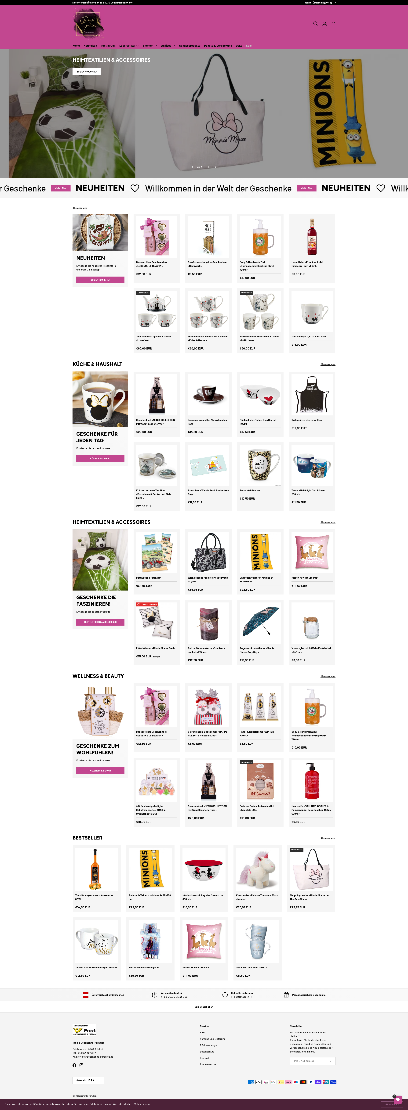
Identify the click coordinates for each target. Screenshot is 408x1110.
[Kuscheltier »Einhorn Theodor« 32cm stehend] (257, 869)
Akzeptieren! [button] (392, 1104)
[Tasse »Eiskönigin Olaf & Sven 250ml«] (312, 465)
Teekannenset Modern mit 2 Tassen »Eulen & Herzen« (208, 338)
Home (76, 45)
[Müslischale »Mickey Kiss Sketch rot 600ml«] (204, 869)
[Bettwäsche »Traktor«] (156, 552)
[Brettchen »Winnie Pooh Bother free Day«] (208, 465)
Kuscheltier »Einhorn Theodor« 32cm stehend (257, 897)
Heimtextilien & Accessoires (100, 622)
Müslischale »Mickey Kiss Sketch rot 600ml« (202, 897)
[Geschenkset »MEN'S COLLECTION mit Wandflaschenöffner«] (156, 394)
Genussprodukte (189, 45)
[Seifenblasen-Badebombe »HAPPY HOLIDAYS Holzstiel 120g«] (208, 706)
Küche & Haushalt (100, 458)
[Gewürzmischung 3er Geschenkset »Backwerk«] (208, 237)
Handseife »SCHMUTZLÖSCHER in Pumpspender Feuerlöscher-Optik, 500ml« (311, 809)
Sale (249, 45)
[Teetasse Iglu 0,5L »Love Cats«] (312, 311)
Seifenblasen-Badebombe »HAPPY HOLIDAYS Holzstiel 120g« (207, 733)
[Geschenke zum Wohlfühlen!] (100, 711)
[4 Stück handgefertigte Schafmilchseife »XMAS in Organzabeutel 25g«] (156, 781)
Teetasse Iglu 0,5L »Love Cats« (308, 336)
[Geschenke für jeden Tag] (100, 399)
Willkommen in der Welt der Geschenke (148, 188)
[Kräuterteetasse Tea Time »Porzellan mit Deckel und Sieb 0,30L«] (156, 465)
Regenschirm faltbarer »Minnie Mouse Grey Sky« (257, 650)
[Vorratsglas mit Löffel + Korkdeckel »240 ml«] (312, 623)
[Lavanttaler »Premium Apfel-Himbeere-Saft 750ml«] (312, 237)
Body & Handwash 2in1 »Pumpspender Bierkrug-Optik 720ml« (257, 265)
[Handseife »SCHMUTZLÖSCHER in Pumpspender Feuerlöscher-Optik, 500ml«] (312, 781)
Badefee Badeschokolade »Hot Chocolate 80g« (257, 807)
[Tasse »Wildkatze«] (260, 465)
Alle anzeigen (80, 207)
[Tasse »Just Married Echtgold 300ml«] (96, 941)
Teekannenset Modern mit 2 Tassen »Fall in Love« (259, 338)
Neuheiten (90, 45)
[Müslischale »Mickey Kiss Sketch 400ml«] (260, 394)
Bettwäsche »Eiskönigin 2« (144, 967)
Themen (148, 45)
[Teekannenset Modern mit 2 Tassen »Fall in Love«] (260, 311)
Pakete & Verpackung (218, 45)
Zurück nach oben (204, 1006)
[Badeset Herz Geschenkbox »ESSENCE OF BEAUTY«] (156, 237)
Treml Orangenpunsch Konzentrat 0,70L (94, 897)
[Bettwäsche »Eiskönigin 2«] (150, 941)
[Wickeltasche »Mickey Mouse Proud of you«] (208, 552)
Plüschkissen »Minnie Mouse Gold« (155, 648)
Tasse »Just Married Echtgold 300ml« (96, 967)
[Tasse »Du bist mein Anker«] (257, 941)
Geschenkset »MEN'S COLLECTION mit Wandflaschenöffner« (155, 421)
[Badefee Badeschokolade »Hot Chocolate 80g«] (260, 781)
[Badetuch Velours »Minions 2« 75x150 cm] (260, 552)
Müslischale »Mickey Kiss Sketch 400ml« (258, 421)
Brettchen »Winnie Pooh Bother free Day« (208, 492)
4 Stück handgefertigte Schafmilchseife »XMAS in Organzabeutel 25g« (151, 809)
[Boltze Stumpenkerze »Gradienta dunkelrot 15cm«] (208, 623)
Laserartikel (127, 45)
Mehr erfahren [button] (142, 1104)
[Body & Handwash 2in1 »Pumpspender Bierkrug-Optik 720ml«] (260, 237)
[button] (333, 23)
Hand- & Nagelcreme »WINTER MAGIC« (257, 733)
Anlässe (166, 45)
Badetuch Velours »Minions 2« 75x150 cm (256, 579)
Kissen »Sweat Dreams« (304, 577)
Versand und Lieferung (213, 1038)
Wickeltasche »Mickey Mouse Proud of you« (208, 579)
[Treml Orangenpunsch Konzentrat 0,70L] (96, 869)
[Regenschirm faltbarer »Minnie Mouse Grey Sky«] (260, 623)
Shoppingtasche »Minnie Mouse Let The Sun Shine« (310, 897)
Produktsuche (208, 1064)
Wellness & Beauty (100, 770)
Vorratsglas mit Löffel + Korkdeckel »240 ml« (311, 650)
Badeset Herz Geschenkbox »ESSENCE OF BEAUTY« (151, 263)
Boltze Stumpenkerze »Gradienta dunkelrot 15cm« (206, 650)
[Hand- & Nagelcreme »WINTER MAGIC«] (260, 706)
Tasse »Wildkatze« (250, 490)
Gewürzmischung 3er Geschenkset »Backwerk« (208, 263)
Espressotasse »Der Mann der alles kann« (207, 421)
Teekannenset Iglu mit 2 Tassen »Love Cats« (153, 338)
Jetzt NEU (236, 187)
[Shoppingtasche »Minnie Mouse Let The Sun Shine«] (311, 869)
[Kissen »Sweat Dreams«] (312, 552)
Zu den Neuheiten (100, 279)
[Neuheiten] (100, 232)
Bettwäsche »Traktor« (148, 577)
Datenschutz (207, 1051)
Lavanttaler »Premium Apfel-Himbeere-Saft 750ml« (307, 263)
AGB (202, 1032)
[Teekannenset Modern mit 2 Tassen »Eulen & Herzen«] (208, 311)
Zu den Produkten (87, 76)
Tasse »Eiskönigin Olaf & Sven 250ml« (308, 492)
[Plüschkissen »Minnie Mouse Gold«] (156, 623)
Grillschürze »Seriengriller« (306, 419)
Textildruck (108, 45)
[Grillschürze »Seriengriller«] (312, 394)
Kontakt (204, 1057)
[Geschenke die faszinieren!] (100, 559)
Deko (239, 45)
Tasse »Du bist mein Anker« (251, 967)
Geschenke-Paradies (87, 1096)
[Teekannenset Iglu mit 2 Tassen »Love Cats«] (156, 311)
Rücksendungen (209, 1045)
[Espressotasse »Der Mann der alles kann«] (208, 394)
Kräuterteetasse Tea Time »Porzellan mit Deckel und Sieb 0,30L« (153, 494)
